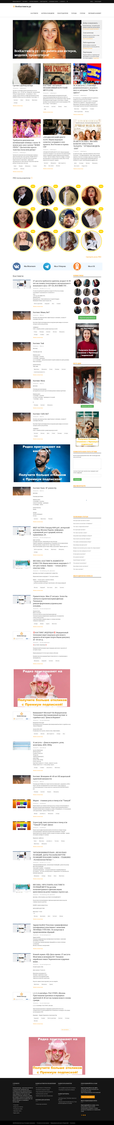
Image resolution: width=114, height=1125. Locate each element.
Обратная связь (17, 1111)
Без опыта (46, 106)
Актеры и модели (33, 1)
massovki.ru (49, 767)
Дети (75, 163)
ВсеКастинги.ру (23, 6)
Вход (91, 1)
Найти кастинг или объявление (44, 1095)
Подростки (84, 165)
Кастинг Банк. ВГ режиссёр (44, 488)
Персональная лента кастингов (44, 1091)
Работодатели (43, 1)
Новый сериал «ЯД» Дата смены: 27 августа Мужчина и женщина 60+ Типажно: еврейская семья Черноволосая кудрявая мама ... (51, 958)
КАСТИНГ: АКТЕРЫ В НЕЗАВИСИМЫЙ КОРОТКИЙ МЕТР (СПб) (55, 87)
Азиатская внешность (39, 372)
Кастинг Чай (38, 343)
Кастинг (16, 100)
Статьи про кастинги (41, 1104)
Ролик (35, 331)
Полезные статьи (53, 1)
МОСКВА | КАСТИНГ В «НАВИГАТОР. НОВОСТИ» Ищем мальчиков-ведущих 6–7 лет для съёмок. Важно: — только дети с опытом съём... (52, 564)
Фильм (60, 106)
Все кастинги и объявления (43, 1087)
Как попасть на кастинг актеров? (82, 538)
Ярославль (42, 916)
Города (74, 13)
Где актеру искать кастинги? (80, 566)
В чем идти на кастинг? (79, 554)
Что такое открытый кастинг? (81, 526)
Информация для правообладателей (59, 1123)
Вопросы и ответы (18, 1107)
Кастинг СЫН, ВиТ (41, 414)
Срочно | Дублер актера (23, 85)
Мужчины (34, 100)
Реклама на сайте (17, 1109)
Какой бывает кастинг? (79, 560)
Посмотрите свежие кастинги (91, 29)
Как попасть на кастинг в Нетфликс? (82, 523)
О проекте (62, 1)
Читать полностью (18, 105)
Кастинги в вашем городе (43, 1089)
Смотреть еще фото (87, 406)
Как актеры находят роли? (80, 545)
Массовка (76, 108)
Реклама (42, 331)
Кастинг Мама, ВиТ (41, 312)
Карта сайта (16, 1113)
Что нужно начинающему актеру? (82, 541)
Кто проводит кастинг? (79, 529)
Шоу (45, 165)
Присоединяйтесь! (88, 38)
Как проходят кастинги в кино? (81, 520)
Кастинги (25, 1)
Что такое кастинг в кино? (80, 532)
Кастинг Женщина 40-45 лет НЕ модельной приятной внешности (51, 777)
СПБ (45, 109)
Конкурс (81, 163)
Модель (21, 166)
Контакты (72, 1123)
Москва (27, 100)
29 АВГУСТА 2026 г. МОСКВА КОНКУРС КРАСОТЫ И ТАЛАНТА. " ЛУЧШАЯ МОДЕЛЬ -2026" (86, 145)
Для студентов (62, 163)
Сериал (47, 623)
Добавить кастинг (87, 48)
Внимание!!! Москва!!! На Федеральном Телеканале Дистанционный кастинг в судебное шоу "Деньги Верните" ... (50, 715)
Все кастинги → (66, 1029)
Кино (21, 100)
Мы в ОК (91, 266)
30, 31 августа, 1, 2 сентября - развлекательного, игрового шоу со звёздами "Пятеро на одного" (85, 89)
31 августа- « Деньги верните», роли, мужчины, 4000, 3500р (48, 743)
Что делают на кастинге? (79, 563)
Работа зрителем (78, 111)
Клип (15, 166)
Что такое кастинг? (78, 569)
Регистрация (98, 1)
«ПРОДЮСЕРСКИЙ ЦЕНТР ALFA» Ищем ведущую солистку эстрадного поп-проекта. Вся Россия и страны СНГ (56, 142)
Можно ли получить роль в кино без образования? (86, 548)
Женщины (27, 166)
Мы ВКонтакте (30, 266)
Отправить (77, 479)
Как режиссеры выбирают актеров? (82, 535)
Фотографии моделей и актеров (67, 1087)
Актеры (15, 102)
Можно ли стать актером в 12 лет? (82, 551)
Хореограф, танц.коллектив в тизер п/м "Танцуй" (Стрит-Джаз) (50, 823)
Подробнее (96, 58)
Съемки (92, 108)
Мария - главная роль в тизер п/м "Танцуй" (52, 800)
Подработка (84, 108)
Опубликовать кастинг (42, 1093)
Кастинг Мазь (39, 381)
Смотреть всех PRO (93, 257)
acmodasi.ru (42, 813)
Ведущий (47, 303)
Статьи (82, 13)
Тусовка (57, 841)
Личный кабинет (94, 13)
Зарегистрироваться (87, 318)
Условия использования (43, 1123)
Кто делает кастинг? (78, 557)
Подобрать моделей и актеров (67, 1089)
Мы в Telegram (60, 266)
